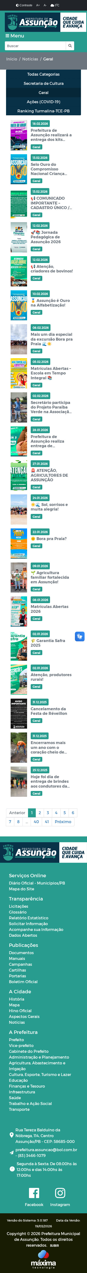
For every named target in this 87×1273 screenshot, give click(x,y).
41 (47, 821)
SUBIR (54, 1245)
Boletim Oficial (23, 981)
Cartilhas (17, 970)
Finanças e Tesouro (27, 1086)
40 (36, 821)
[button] (70, 46)
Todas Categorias (43, 74)
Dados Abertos (23, 935)
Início (11, 59)
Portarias (17, 975)
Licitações (18, 906)
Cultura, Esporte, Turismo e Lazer (40, 1074)
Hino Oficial (20, 1010)
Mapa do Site (21, 888)
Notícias (30, 59)
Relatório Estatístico (28, 917)
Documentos (21, 952)
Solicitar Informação (28, 923)
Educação (18, 1080)
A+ (38, 5)
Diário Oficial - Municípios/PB (37, 883)
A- (45, 5)
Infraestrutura (22, 1092)
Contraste (25, 5)
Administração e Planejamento (39, 1057)
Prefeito (16, 1039)
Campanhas (20, 964)
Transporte (19, 1109)
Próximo (63, 821)
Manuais (17, 958)
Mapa (14, 1004)
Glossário (18, 912)
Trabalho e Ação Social (30, 1103)
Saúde (15, 1097)
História (16, 999)
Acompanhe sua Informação (36, 929)
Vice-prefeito (21, 1045)
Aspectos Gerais (24, 1016)
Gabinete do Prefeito (29, 1051)
